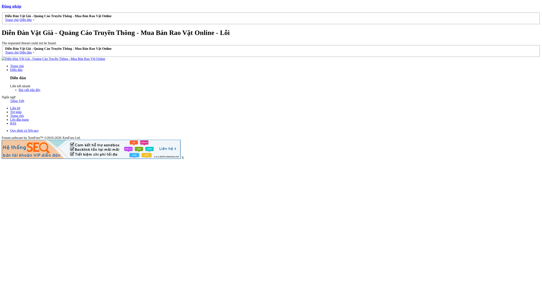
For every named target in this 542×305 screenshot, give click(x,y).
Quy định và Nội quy (24, 130)
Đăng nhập (11, 6)
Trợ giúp (16, 112)
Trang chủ (17, 66)
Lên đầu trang (19, 119)
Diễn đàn (16, 70)
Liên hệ (15, 108)
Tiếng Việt (17, 101)
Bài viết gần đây (29, 90)
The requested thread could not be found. (29, 43)
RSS (13, 123)
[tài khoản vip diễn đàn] (91, 157)
